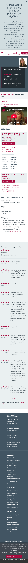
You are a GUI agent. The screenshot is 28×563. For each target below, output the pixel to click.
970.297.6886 (7, 141)
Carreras (9, 517)
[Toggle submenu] (2, 53)
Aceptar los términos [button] (14, 556)
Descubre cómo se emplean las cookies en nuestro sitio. (14, 553)
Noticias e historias (12, 507)
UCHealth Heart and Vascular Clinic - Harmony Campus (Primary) (13, 134)
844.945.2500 (13, 446)
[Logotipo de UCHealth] (12, 415)
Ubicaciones (4, 103)
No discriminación (12, 527)
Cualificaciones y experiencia (9, 104)
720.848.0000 (13, 423)
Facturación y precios (13, 478)
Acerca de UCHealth (13, 515)
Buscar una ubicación (13, 468)
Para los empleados (12, 502)
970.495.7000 (13, 430)
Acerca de (4, 101)
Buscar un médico (12, 465)
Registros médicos (12, 491)
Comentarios (4, 106)
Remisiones (10, 495)
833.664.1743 (7, 139)
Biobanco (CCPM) (12, 529)
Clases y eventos (12, 493)
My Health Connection (13, 460)
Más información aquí (15, 231)
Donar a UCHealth (12, 522)
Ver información (8, 143)
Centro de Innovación (13, 524)
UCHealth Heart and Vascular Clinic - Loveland (13, 175)
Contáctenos (11, 532)
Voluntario (10, 520)
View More (14, 398)
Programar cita (11, 463)
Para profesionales (12, 504)
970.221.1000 (7, 137)
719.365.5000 (13, 437)
